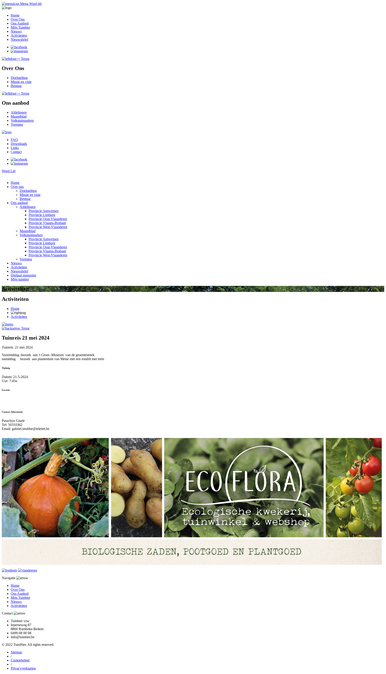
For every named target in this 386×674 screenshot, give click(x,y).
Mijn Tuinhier (20, 27)
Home (15, 15)
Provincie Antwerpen (44, 211)
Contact (16, 152)
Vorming (17, 124)
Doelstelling (19, 78)
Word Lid (8, 171)
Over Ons (18, 19)
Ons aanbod (19, 203)
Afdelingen (19, 112)
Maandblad (19, 116)
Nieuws (16, 31)
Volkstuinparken (22, 120)
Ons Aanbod (20, 23)
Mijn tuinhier (20, 279)
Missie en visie (21, 82)
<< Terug (22, 59)
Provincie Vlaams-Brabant (47, 223)
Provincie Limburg (42, 215)
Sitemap (16, 652)
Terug (24, 328)
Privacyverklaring (23, 668)
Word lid (35, 4)
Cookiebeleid (20, 660)
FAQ (14, 140)
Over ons (17, 187)
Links (15, 148)
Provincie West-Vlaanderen (48, 227)
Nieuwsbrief (19, 39)
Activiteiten (19, 35)
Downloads (19, 144)
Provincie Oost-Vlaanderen (48, 219)
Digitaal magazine (23, 275)
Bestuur (16, 86)
